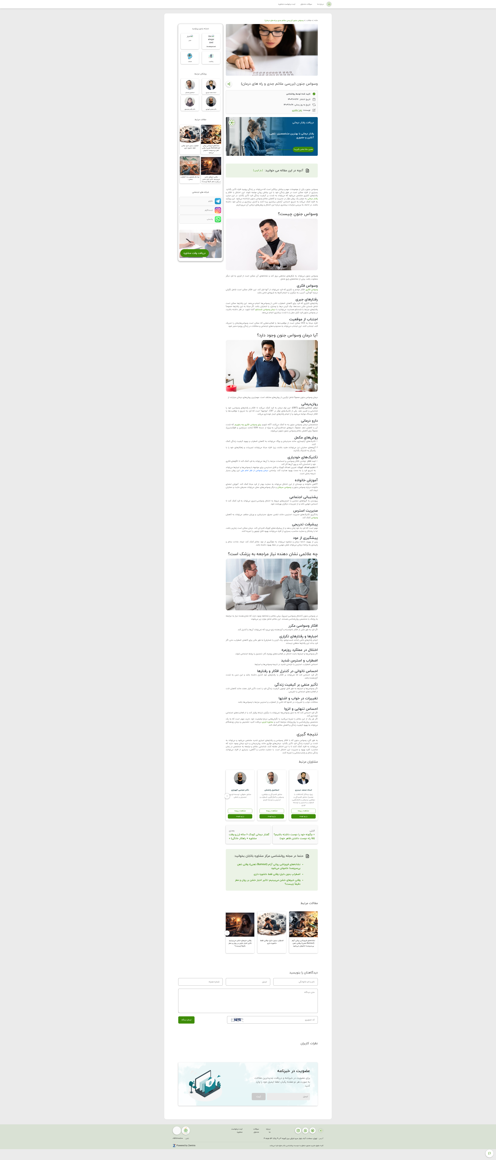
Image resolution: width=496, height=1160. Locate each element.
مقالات (309, 20)
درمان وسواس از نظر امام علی (254, 470)
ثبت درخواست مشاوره (286, 4)
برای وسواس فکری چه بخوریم (248, 424)
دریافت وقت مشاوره (195, 253)
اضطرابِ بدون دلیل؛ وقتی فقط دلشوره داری (277, 874)
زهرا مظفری (297, 110)
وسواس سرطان (284, 487)
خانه (316, 20)
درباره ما (320, 4)
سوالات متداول (306, 4)
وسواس (314, 517)
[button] (227, 796)
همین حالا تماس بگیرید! (303, 149)
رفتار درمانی (313, 198)
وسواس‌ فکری (312, 289)
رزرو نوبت (303, 816)
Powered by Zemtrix (185, 1145)
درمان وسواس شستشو (265, 309)
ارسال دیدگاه (186, 1020)
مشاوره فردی (267, 722)
